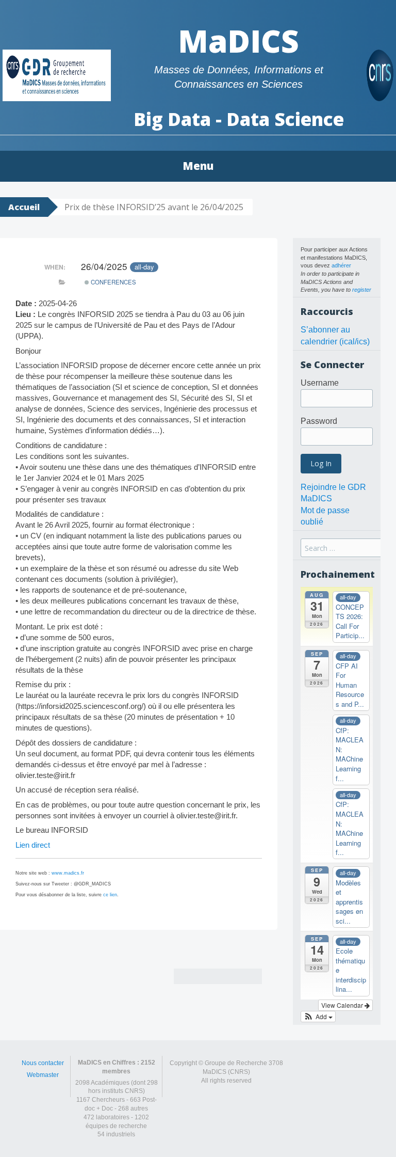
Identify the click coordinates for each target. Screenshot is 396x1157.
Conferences (112, 282)
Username (320, 382)
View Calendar (343, 1005)
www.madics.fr (68, 873)
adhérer (341, 265)
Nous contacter (43, 1063)
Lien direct (32, 845)
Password (319, 421)
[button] (318, 1016)
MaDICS (238, 41)
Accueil (24, 207)
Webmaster (43, 1075)
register (361, 290)
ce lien (110, 894)
